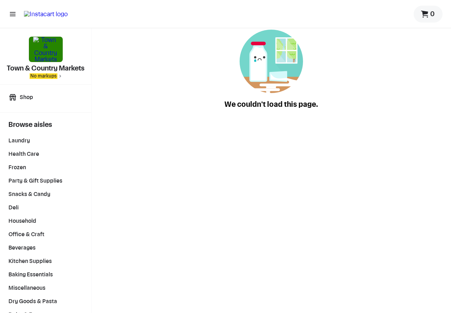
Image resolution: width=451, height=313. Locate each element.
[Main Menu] (12, 14)
